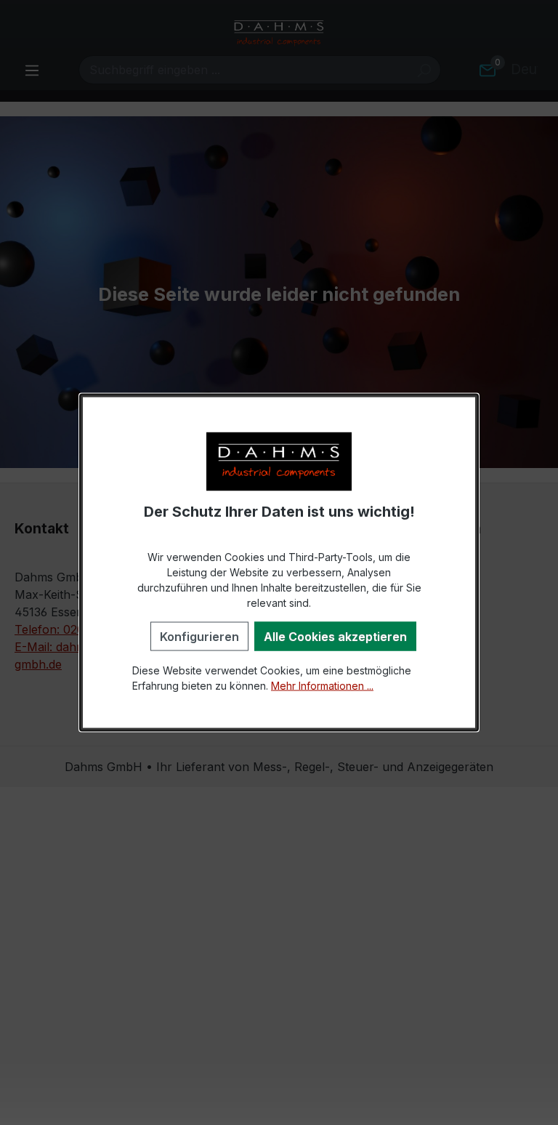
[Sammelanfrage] (487, 69)
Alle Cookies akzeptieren (335, 636)
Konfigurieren (199, 636)
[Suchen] (424, 69)
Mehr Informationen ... (322, 685)
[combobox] (243, 69)
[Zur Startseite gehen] (279, 33)
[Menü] (32, 69)
